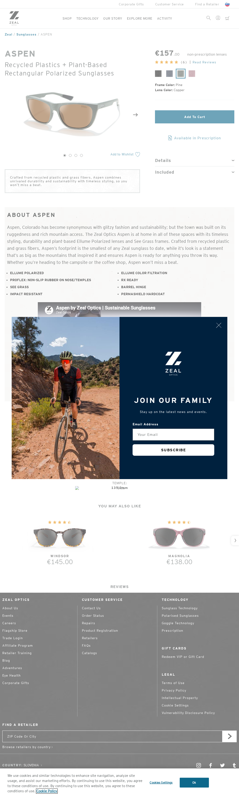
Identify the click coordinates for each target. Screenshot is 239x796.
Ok (194, 782)
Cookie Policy (46, 791)
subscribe (173, 450)
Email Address (145, 424)
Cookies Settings (161, 782)
